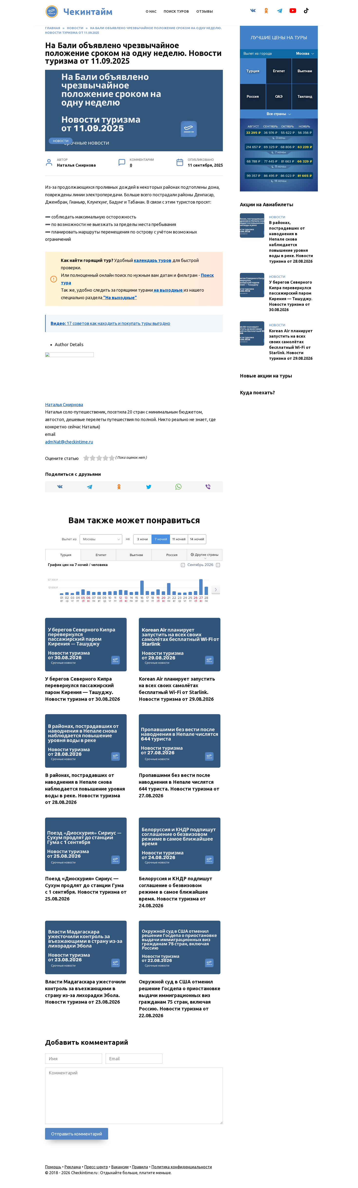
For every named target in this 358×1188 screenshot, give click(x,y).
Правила (140, 1167)
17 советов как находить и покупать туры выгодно (110, 323)
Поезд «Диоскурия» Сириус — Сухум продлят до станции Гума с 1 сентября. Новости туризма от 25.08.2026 (86, 888)
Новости (60, 141)
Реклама (73, 1167)
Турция (252, 71)
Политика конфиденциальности (181, 1167)
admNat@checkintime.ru (69, 441)
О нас (151, 11)
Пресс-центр (96, 1167)
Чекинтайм (88, 12)
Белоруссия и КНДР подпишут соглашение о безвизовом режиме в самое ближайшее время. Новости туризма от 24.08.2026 (175, 892)
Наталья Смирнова (64, 404)
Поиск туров (176, 11)
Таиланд (305, 97)
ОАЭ (279, 97)
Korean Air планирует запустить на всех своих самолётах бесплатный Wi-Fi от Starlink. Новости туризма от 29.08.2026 (177, 689)
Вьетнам (305, 71)
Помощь (53, 1167)
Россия (253, 97)
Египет (279, 71)
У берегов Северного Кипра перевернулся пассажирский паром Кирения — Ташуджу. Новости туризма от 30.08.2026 (82, 689)
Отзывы (204, 11)
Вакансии (120, 1167)
